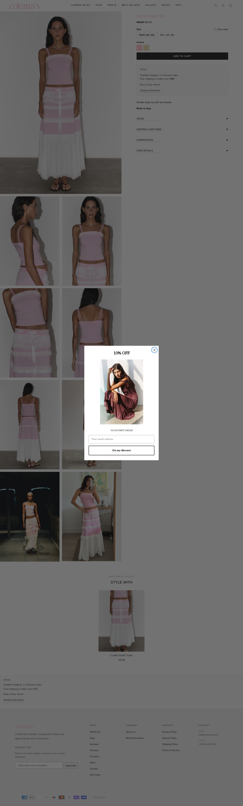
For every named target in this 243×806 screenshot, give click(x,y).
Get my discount (121, 450)
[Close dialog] (154, 350)
